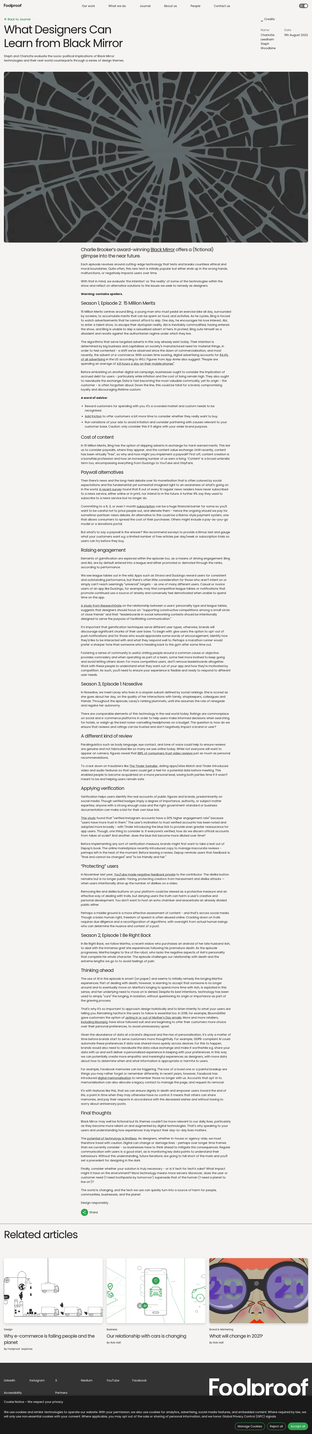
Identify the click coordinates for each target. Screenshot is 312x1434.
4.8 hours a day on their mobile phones (145, 364)
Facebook (139, 1380)
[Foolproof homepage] (12, 6)
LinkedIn (9, 1380)
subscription (146, 506)
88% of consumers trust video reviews (165, 753)
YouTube (113, 1380)
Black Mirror (163, 249)
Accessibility (13, 1393)
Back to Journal (19, 19)
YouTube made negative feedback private (145, 874)
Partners (61, 1393)
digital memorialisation (114, 1078)
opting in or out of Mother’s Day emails (153, 1018)
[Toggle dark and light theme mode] (303, 6)
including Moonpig (94, 1022)
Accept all (298, 1426)
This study (88, 818)
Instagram (37, 1380)
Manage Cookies (250, 1426)
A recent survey (110, 489)
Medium (86, 1380)
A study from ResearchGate (101, 606)
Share (93, 1212)
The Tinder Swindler (143, 766)
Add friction (93, 416)
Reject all (276, 1426)
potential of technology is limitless (112, 1138)
